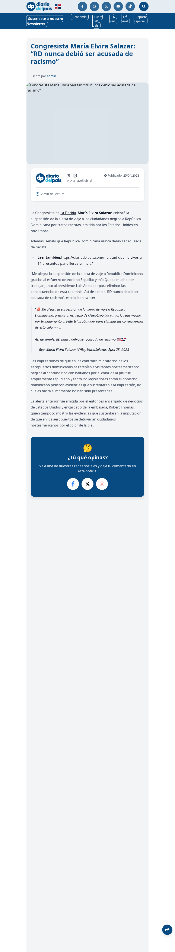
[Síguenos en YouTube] (118, 6)
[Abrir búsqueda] (144, 6)
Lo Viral (124, 19)
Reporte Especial (140, 19)
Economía (80, 17)
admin (51, 76)
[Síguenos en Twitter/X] (106, 6)
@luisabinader (84, 321)
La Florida (68, 212)
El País (112, 19)
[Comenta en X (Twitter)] (87, 484)
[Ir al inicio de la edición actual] (39, 6)
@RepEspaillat (98, 315)
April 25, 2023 (118, 349)
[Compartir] (167, 930)
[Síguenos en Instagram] (94, 6)
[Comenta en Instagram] (102, 484)
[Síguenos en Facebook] (82, 6)
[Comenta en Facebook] (73, 484)
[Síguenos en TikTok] (130, 6)
